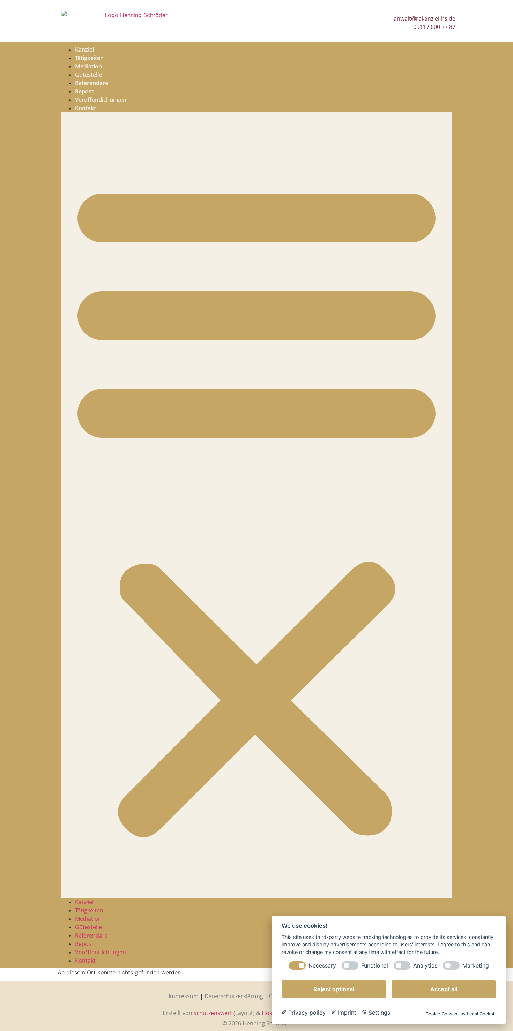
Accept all (443, 988)
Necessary (322, 965)
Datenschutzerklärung (234, 996)
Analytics (425, 965)
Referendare (91, 83)
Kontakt (85, 108)
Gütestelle (88, 74)
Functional (374, 965)
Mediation (88, 66)
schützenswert (213, 1013)
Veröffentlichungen (100, 100)
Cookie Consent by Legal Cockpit (460, 1013)
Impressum (184, 996)
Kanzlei (84, 49)
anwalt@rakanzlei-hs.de (424, 18)
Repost (84, 91)
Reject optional (333, 988)
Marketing (475, 965)
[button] (256, 505)
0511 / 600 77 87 (434, 27)
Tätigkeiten (89, 58)
